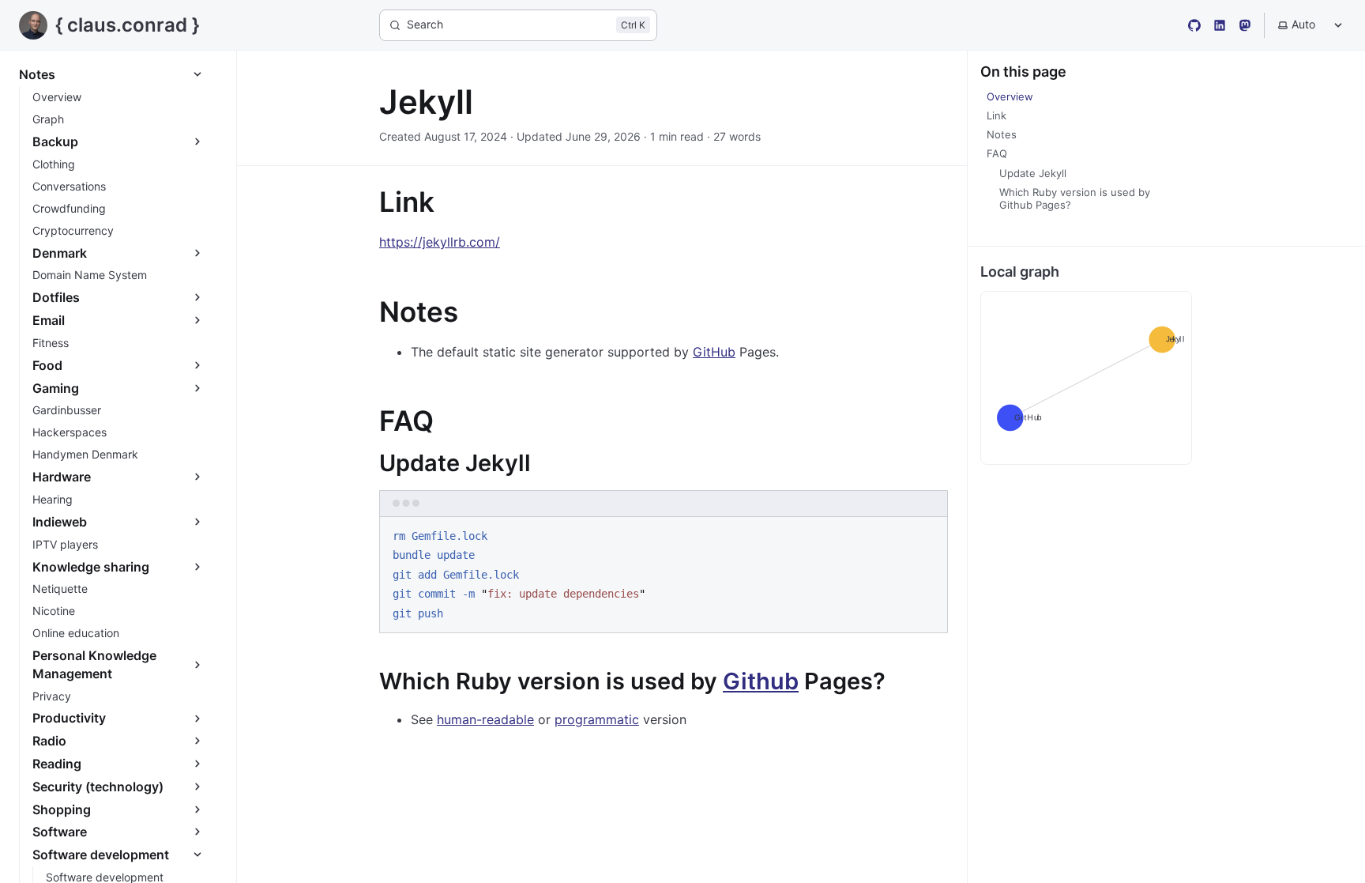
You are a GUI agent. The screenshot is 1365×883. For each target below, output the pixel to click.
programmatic (597, 719)
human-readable (485, 719)
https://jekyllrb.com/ (439, 242)
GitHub (714, 352)
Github (761, 681)
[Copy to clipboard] (928, 534)
